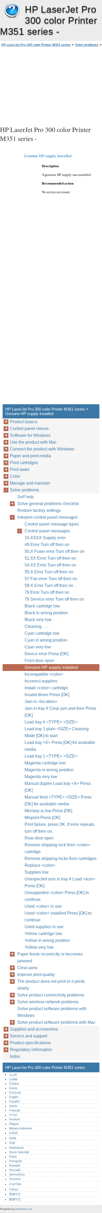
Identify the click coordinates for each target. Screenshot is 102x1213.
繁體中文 (15, 1199)
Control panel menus (29, 428)
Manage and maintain (30, 483)
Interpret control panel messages (47, 517)
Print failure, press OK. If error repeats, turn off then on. (60, 827)
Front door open (39, 660)
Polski (13, 1156)
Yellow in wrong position (47, 940)
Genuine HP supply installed (51, 667)
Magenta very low (41, 776)
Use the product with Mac (33, 442)
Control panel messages (47, 531)
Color (15, 476)
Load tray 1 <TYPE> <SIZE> (51, 756)
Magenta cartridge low (45, 763)
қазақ (12, 1138)
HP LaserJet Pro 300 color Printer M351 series (12, 10)
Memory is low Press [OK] (48, 810)
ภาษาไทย (15, 1184)
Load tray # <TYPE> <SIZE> (51, 722)
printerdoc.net (23, 1208)
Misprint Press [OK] (42, 817)
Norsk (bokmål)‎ (19, 1152)
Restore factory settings (39, 510)
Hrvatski (14, 1119)
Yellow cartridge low (43, 933)
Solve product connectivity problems (50, 995)
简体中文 (15, 1194)
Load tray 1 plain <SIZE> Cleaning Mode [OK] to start (57, 732)
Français (14, 1110)
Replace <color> (40, 865)
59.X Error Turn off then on (49, 585)
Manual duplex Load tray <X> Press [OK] (58, 786)
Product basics (23, 421)
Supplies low (37, 872)
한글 (12, 1142)
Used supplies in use (44, 927)
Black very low (38, 619)
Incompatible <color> (44, 674)
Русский (14, 1170)
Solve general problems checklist (48, 503)
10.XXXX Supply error (45, 537)
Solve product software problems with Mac (56, 1022)
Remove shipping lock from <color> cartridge (57, 848)
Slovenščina (17, 1174)
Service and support (28, 1036)
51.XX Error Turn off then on (50, 558)
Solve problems (86, 45)
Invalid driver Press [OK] (47, 694)
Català (13, 1079)
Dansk (13, 1088)
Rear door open (39, 838)
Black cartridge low (42, 606)
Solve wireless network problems (47, 1002)
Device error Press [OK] (46, 654)
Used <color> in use (43, 906)
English (13, 1097)
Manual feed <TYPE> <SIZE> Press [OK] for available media (58, 800)
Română (14, 1165)
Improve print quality (36, 974)
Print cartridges (24, 462)
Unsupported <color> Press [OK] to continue (57, 896)
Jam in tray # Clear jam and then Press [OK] (60, 711)
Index (15, 1056)
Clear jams (27, 967)
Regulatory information (31, 1049)
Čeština (14, 1083)
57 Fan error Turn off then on (51, 578)
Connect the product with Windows (42, 449)
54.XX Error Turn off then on (50, 565)
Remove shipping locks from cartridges (61, 858)
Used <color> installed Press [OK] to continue (58, 916)
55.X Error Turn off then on (49, 572)
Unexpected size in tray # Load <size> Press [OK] (60, 882)
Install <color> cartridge (46, 688)
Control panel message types (52, 524)
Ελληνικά (15, 1092)
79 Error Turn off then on (47, 592)
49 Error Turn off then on (47, 544)
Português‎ (15, 1161)
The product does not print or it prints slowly (51, 984)
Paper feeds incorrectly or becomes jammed (50, 957)
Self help (25, 497)
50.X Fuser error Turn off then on (54, 551)
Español (14, 1101)
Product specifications (30, 1043)
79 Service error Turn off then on (54, 599)
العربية (13, 1074)
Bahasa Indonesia (20, 1128)
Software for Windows (30, 435)
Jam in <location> (41, 701)
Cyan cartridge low (42, 633)
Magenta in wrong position (49, 770)
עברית (13, 1114)
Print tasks (19, 469)
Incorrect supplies (41, 681)
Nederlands (16, 1147)
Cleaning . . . (36, 626)
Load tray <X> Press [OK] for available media (60, 746)
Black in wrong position (46, 613)
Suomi (13, 1105)
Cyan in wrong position (46, 640)
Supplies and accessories (34, 1029)
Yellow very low (39, 947)
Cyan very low (38, 647)
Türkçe (13, 1189)
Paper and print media (30, 456)
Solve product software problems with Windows (52, 1012)
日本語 (13, 1133)
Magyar (14, 1123)
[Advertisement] (51, 85)
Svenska (14, 1178)
